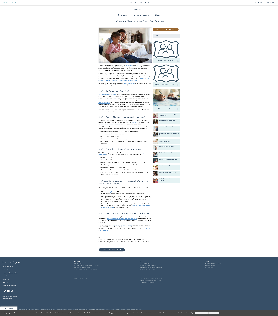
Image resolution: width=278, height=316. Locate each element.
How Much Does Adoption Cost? (147, 269)
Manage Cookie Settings (9, 285)
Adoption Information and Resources (214, 263)
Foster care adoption (104, 102)
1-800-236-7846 (7, 266)
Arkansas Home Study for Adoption (148, 272)
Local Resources (209, 267)
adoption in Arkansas (129, 83)
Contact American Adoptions (10, 273)
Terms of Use (5, 276)
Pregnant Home (78, 263)
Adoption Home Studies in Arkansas (165, 85)
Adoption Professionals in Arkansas (168, 159)
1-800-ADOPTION (9, 308)
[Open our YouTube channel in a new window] (8, 290)
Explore (146, 2)
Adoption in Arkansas (210, 265)
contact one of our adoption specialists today (124, 80)
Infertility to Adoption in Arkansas (167, 172)
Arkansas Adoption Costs (165, 109)
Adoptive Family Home (145, 263)
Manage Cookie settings (201, 312)
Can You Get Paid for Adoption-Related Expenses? (85, 269)
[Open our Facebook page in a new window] (2, 290)
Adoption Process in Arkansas (166, 146)
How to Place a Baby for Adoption (82, 267)
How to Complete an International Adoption (150, 280)
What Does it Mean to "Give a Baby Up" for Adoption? (86, 265)
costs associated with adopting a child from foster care (122, 218)
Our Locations (6, 270)
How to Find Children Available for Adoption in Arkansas (167, 140)
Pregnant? (132, 2)
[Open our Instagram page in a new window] (12, 290)
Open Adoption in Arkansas (166, 166)
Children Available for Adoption (147, 282)
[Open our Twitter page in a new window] (5, 290)
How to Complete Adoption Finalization (149, 276)
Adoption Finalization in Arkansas (167, 127)
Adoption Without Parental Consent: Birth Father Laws (87, 272)
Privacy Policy (5, 279)
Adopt (140, 2)
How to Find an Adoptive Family (81, 274)
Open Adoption (77, 276)
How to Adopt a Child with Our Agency (149, 265)
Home (136, 9)
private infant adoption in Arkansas (122, 225)
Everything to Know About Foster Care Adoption (151, 278)
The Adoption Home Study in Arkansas (168, 153)
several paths (129, 65)
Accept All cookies (213, 312)
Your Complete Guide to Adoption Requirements (151, 267)
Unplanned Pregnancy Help (80, 278)
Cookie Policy (5, 282)
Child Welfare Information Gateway (110, 124)
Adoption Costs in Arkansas (165, 60)
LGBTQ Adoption (143, 274)
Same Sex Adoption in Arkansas (167, 120)
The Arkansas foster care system (107, 94)
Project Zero (134, 122)
